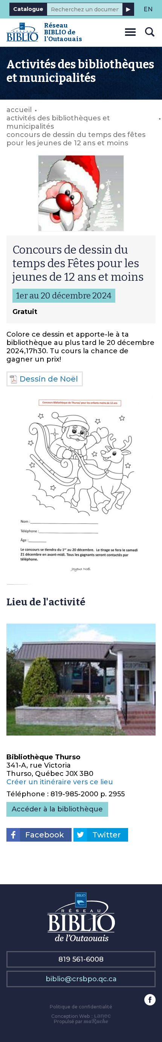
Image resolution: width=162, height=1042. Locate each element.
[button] (130, 30)
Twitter (106, 834)
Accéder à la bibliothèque (57, 809)
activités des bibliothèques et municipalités (58, 122)
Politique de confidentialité (81, 1007)
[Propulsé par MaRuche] (96, 1021)
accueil (19, 110)
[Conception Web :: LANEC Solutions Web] (102, 1016)
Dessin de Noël (49, 378)
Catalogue (28, 9)
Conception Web (70, 1016)
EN (148, 9)
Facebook (44, 834)
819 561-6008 (81, 959)
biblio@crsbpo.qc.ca (81, 979)
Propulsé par (69, 1021)
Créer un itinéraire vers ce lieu (59, 782)
